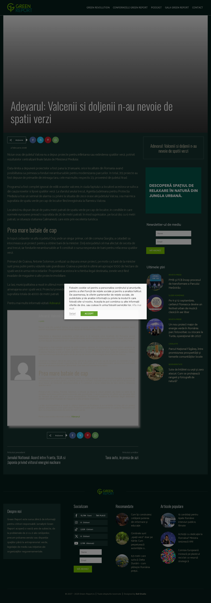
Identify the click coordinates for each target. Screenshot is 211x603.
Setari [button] (72, 313)
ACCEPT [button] (89, 313)
